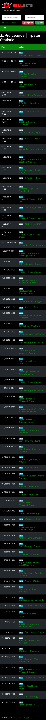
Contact (30, 718)
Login (38, 23)
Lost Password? (10, 22)
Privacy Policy (18, 718)
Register (29, 23)
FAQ (25, 718)
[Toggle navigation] (4, 28)
